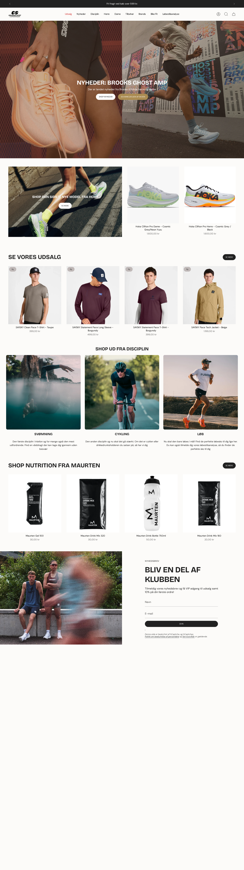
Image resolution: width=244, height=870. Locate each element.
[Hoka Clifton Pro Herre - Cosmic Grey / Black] (210, 195)
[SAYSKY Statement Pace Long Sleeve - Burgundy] (93, 295)
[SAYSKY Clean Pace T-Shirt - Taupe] (34, 295)
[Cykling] (122, 392)
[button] (94, 14)
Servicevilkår (188, 636)
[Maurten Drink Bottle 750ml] (151, 503)
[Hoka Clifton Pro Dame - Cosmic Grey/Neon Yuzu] (153, 195)
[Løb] (200, 392)
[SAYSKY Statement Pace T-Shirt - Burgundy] (151, 295)
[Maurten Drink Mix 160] (209, 503)
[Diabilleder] (122, 89)
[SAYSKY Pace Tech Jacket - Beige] (209, 295)
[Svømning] (43, 392)
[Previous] (9, 3)
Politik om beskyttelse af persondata (162, 636)
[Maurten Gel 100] (34, 503)
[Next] (234, 3)
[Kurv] (234, 14)
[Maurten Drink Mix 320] (93, 503)
